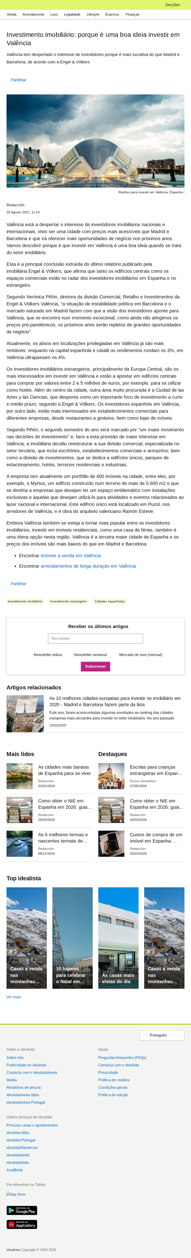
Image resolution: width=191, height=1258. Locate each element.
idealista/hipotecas (22, 1148)
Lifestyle (93, 14)
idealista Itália (18, 1133)
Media (12, 1080)
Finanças (133, 14)
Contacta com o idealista (118, 1065)
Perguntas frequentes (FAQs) (122, 1058)
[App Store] (22, 1197)
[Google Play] (22, 1211)
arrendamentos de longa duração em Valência (88, 566)
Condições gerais (112, 1087)
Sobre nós (15, 1058)
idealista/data (18, 1163)
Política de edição (113, 1095)
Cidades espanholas (110, 601)
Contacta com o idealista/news (32, 1073)
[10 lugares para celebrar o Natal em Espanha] (72, 938)
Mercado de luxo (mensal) (140, 655)
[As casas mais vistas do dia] (118, 938)
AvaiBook (15, 1170)
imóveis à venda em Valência (71, 555)
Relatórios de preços (24, 1087)
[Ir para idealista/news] (13, 5)
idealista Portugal (21, 1140)
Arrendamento (33, 14)
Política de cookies (114, 1080)
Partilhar (18, 80)
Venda (11, 14)
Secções (172, 5)
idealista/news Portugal (26, 1102)
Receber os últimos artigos (98, 626)
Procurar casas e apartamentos (32, 1125)
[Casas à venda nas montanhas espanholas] (27, 938)
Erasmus (112, 14)
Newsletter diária (48, 655)
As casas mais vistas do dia (118, 978)
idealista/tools (18, 1155)
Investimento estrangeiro (68, 601)
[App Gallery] (22, 1225)
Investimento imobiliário (25, 601)
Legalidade (72, 14)
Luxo (54, 14)
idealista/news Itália (23, 1095)
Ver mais (14, 997)
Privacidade (108, 1073)
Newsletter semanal (90, 655)
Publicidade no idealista (26, 1065)
